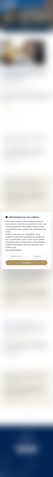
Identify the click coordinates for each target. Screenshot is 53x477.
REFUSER (37, 256)
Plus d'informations (14, 250)
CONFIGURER (15, 256)
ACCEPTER (26, 263)
